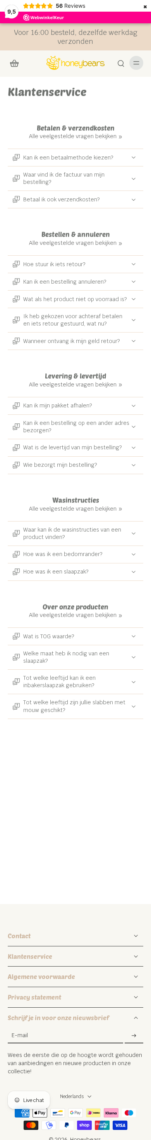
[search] (120, 63)
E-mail (20, 1035)
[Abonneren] (134, 1035)
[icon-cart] (16, 63)
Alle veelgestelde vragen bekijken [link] (73, 136)
